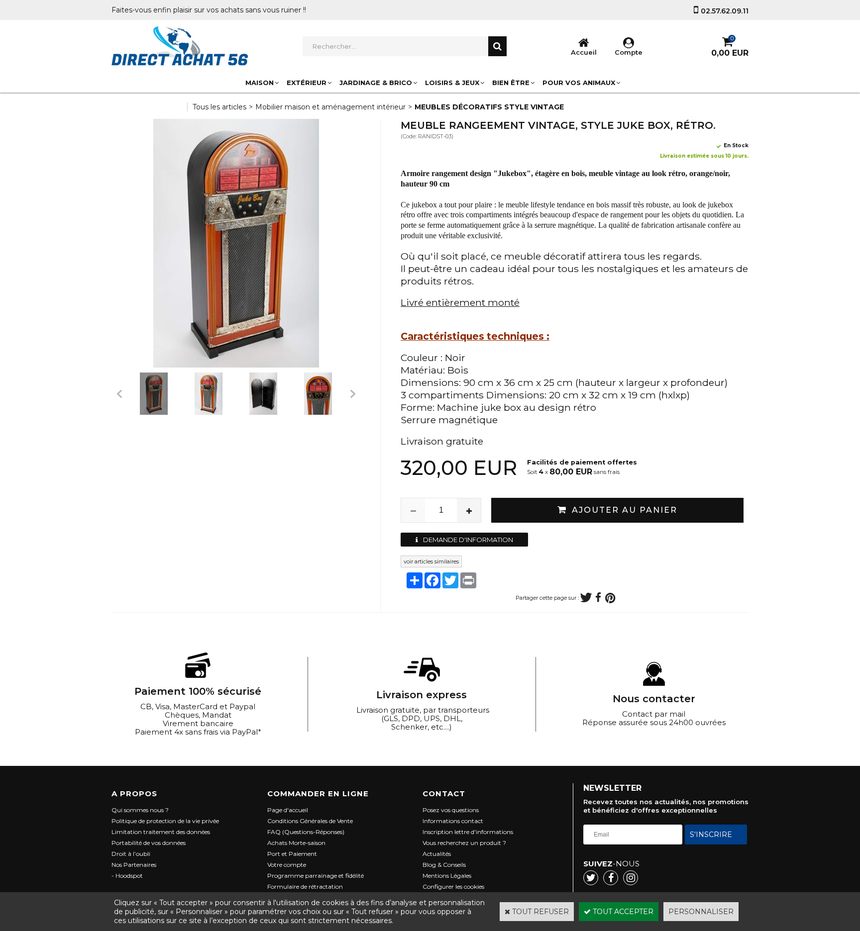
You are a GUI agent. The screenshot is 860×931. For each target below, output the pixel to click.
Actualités (437, 853)
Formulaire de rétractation (305, 886)
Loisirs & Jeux (452, 83)
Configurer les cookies (453, 886)
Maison (259, 83)
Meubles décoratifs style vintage (489, 106)
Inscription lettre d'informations (468, 832)
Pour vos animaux (578, 83)
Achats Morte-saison (296, 842)
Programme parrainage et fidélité (315, 875)
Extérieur (306, 83)
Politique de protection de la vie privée (165, 821)
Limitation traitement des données (160, 832)
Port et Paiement (292, 853)
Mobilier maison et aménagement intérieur (330, 106)
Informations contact (453, 821)
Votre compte (286, 864)
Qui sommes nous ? (140, 810)
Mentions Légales (447, 875)
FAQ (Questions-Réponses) (305, 832)
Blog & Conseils (444, 864)
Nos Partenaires (133, 864)
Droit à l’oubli (130, 853)
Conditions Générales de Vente (310, 821)
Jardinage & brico (375, 83)
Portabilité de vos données (148, 842)
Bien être (511, 83)
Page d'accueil (287, 810)
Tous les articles (219, 106)
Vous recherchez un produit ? (464, 842)
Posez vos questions (451, 810)
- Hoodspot (127, 875)
